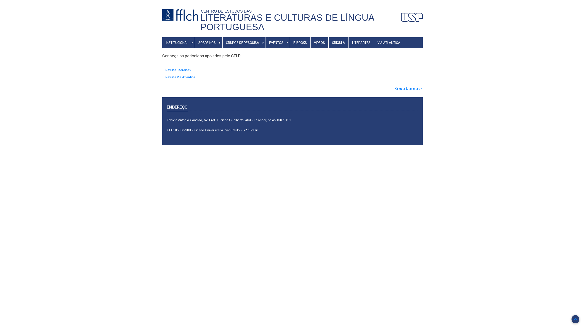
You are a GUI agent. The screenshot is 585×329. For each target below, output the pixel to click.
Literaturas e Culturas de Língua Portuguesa (287, 22)
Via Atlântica (389, 43)
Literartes (361, 43)
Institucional (177, 43)
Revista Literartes (178, 70)
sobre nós (207, 43)
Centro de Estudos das (227, 11)
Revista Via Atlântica (180, 77)
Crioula (338, 43)
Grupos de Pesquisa (242, 43)
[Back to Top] (575, 319)
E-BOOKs (300, 43)
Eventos (276, 43)
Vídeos (319, 43)
